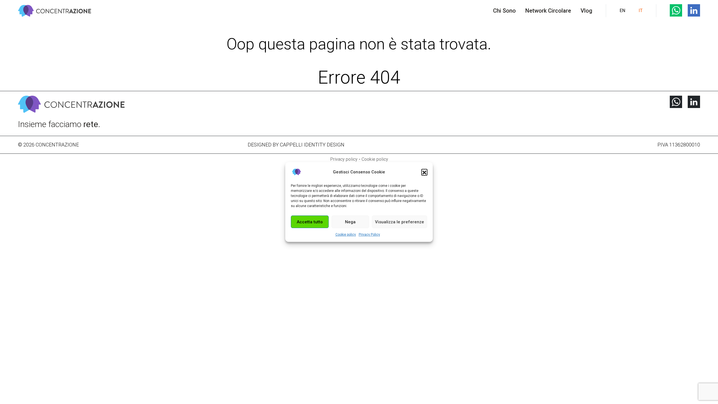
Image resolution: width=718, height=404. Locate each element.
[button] (424, 172)
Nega (350, 221)
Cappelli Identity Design (312, 145)
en (622, 10)
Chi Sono (504, 10)
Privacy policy (344, 159)
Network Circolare (548, 10)
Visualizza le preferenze (399, 221)
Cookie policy (345, 235)
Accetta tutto (310, 221)
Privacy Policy (369, 235)
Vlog (586, 10)
